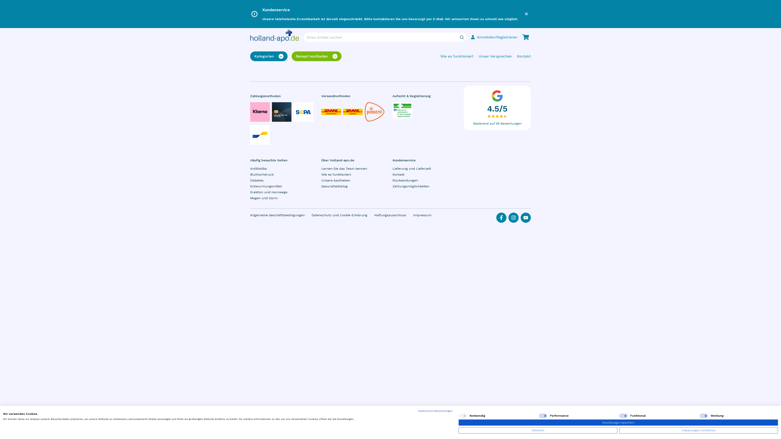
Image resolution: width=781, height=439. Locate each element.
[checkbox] (463, 416)
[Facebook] (501, 218)
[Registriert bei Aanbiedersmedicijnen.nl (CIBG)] (402, 110)
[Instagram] (513, 218)
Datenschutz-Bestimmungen (435, 411)
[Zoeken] (462, 37)
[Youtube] (526, 218)
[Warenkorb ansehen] (526, 37)
